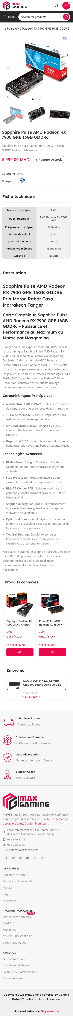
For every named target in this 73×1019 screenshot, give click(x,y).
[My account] (56, 5)
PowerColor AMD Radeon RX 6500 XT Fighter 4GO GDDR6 (51, 624)
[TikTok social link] (42, 858)
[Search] (66, 17)
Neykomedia (50, 1011)
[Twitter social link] (13, 858)
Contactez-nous (12, 978)
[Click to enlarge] (8, 97)
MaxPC (7, 923)
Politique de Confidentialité (20, 972)
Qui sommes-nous (14, 959)
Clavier (29, 823)
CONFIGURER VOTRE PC (17, 936)
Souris (19, 823)
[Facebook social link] (6, 858)
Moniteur (41, 823)
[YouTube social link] (28, 858)
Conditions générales (16, 965)
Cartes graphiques (14, 942)
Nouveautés (10, 900)
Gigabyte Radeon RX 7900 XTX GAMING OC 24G (19, 624)
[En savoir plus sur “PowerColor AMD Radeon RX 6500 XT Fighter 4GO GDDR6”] (52, 652)
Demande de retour (15, 875)
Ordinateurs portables (18, 916)
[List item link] (36, 832)
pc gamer (58, 819)
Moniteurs (9, 930)
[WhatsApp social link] (35, 858)
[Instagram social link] (20, 858)
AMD (20, 173)
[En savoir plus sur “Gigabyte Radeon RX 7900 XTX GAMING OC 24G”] (20, 652)
